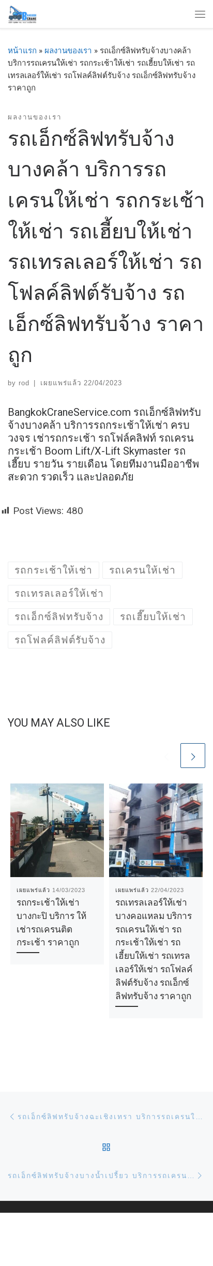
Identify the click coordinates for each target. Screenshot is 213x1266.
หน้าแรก (22, 50)
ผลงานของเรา (68, 50)
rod (24, 383)
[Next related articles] (192, 755)
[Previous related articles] (166, 755)
